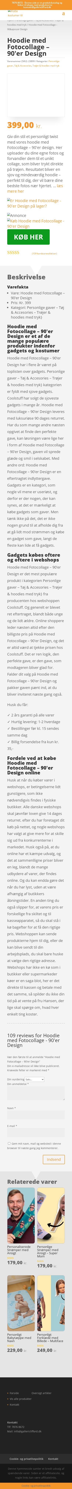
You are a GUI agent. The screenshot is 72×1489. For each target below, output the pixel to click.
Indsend (54, 1159)
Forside (14, 1393)
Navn (11, 1108)
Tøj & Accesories (22, 65)
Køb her (28, 236)
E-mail (12, 1126)
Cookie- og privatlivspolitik (26, 1459)
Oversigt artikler (42, 1393)
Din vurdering (15, 1079)
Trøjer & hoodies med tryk (45, 65)
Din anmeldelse (18, 1084)
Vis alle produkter (21, 1399)
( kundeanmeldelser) (44, 253)
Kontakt (14, 1404)
